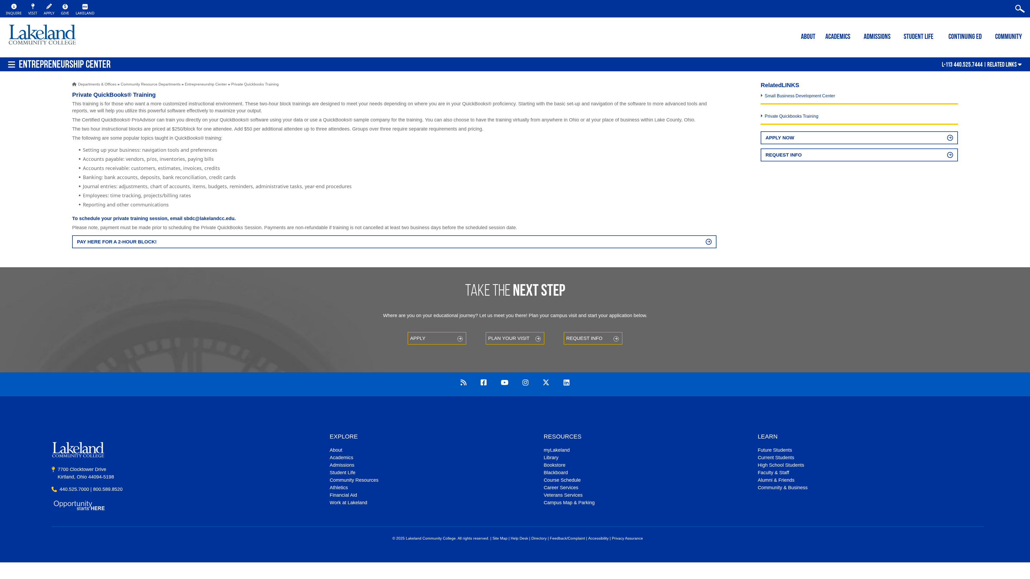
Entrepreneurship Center (206, 84)
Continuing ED (965, 37)
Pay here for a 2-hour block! (117, 241)
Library (551, 457)
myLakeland (42, 36)
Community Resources (354, 480)
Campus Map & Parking (569, 502)
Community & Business (783, 487)
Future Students (775, 450)
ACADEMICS (837, 37)
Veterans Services (563, 495)
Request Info (784, 155)
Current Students (776, 457)
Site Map (499, 538)
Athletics (339, 487)
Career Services (561, 487)
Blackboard (556, 472)
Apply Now (780, 137)
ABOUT (808, 37)
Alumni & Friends (776, 480)
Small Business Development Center (800, 96)
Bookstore (554, 465)
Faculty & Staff (773, 472)
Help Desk (519, 538)
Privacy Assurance (627, 538)
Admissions (877, 37)
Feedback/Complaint (567, 538)
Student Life (918, 37)
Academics (341, 457)
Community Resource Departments (151, 84)
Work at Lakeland (348, 502)
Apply (417, 338)
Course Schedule (562, 480)
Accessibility (598, 538)
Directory (539, 538)
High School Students (781, 465)
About (336, 450)
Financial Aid (343, 495)
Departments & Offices (97, 84)
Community (1008, 37)
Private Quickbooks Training (255, 84)
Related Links (1002, 64)
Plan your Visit (508, 338)
